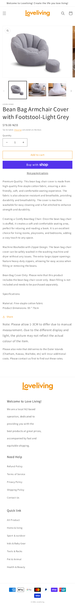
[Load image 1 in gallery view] (18, 90)
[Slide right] (71, 91)
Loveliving (40, 602)
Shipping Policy (15, 489)
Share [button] (10, 316)
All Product (13, 520)
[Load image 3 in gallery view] (57, 90)
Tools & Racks (14, 551)
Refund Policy (14, 466)
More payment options (37, 173)
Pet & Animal (14, 559)
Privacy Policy (14, 482)
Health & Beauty (16, 567)
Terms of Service (16, 474)
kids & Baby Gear (16, 543)
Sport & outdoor (16, 535)
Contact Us (13, 497)
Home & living (14, 527)
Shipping (17, 130)
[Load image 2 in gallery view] (37, 90)
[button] (4, 13)
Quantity (7, 135)
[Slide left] (4, 91)
